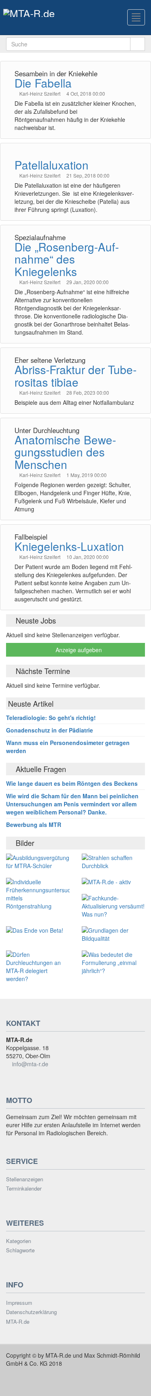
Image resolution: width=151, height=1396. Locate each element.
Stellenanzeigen (24, 1179)
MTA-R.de (17, 1321)
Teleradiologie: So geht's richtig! (51, 718)
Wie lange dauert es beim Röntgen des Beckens (72, 783)
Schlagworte (20, 1250)
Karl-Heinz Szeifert (40, 93)
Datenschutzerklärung (31, 1312)
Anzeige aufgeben (78, 650)
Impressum (19, 1302)
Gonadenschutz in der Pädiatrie (49, 730)
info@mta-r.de (30, 1064)
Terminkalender (23, 1188)
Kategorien (18, 1241)
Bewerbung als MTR (33, 824)
